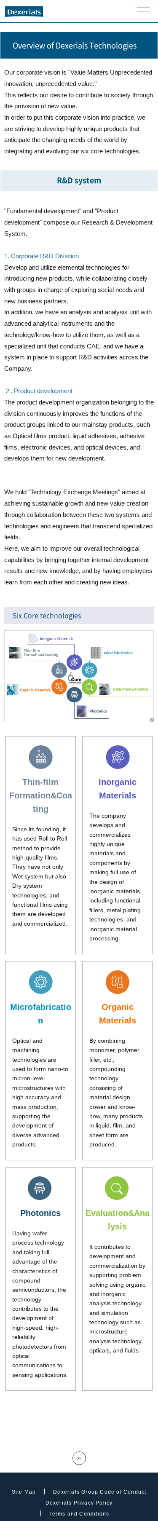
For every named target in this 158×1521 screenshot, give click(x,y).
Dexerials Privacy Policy (79, 1503)
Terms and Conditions (79, 1514)
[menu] (143, 11)
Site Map (24, 1492)
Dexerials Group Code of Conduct (99, 1492)
